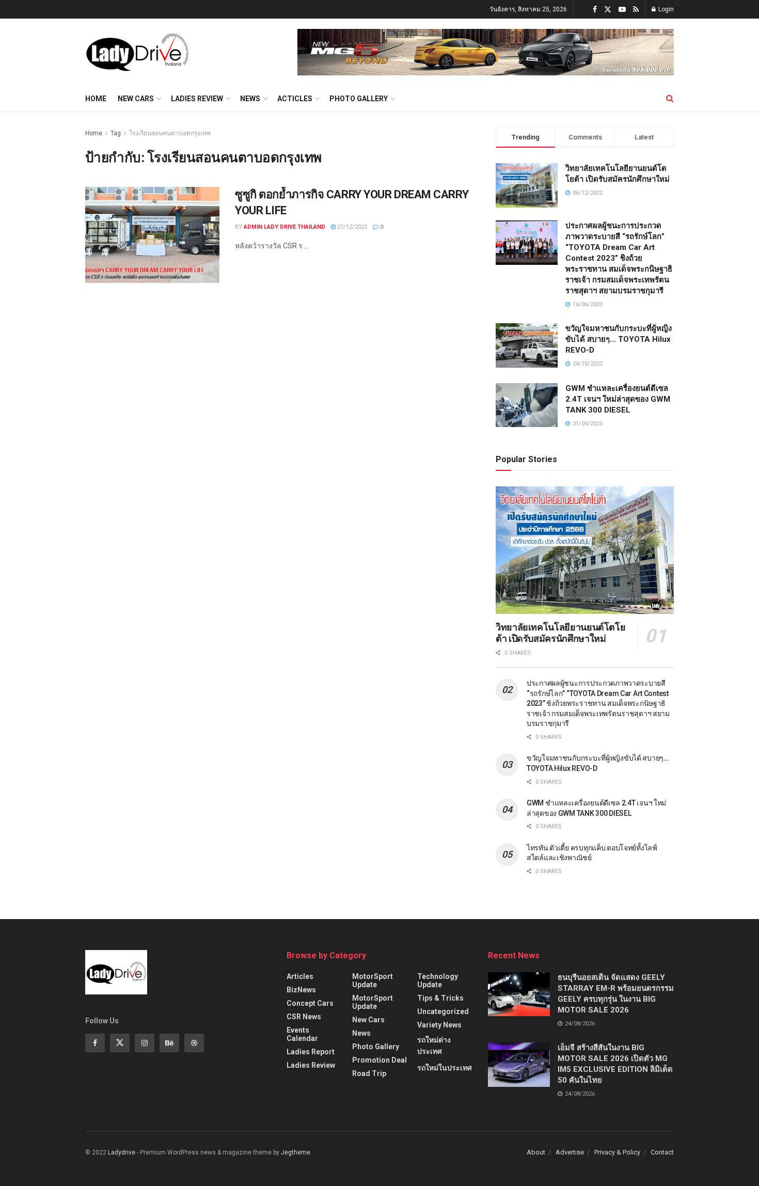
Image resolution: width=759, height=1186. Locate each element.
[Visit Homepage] (137, 52)
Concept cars (310, 1003)
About (536, 1152)
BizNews (301, 990)
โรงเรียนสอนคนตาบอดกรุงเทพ (170, 133)
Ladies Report (311, 1052)
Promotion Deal (379, 1060)
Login (665, 9)
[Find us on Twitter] (607, 9)
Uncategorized (443, 1011)
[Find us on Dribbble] (194, 1043)
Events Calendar (302, 1034)
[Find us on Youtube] (622, 9)
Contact (662, 1152)
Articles (300, 976)
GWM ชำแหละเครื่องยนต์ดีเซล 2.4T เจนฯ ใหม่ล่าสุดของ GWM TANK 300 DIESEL (617, 399)
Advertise (570, 1152)
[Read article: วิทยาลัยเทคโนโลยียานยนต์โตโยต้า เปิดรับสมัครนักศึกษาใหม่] (585, 550)
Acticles (294, 98)
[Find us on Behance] (169, 1043)
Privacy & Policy (617, 1152)
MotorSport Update (372, 980)
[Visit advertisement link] (485, 52)
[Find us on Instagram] (144, 1043)
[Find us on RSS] (636, 9)
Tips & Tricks (440, 998)
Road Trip (369, 1073)
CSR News (304, 1017)
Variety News (439, 1025)
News (250, 98)
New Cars (136, 98)
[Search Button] (670, 99)
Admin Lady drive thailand (284, 227)
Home (95, 98)
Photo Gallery (358, 98)
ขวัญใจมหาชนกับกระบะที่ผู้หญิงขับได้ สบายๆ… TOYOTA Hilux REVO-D (618, 339)
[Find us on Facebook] (595, 9)
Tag (115, 133)
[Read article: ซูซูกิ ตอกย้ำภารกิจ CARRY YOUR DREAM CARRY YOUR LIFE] (152, 235)
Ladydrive (121, 1152)
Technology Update (437, 980)
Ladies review (197, 98)
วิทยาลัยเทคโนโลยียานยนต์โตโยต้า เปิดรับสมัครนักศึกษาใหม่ (560, 633)
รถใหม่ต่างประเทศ (434, 1045)
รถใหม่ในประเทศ (444, 1068)
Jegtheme (295, 1152)
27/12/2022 (351, 227)
